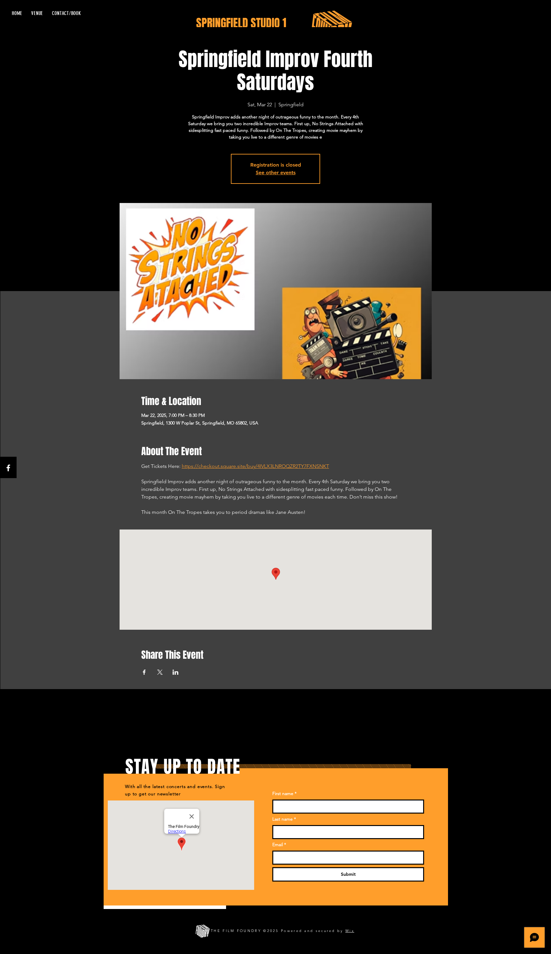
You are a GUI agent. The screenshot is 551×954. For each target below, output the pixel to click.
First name (284, 793)
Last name (284, 819)
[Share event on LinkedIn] (176, 672)
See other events (276, 172)
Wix (349, 930)
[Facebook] (8, 467)
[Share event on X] (160, 672)
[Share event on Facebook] (144, 672)
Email (279, 844)
